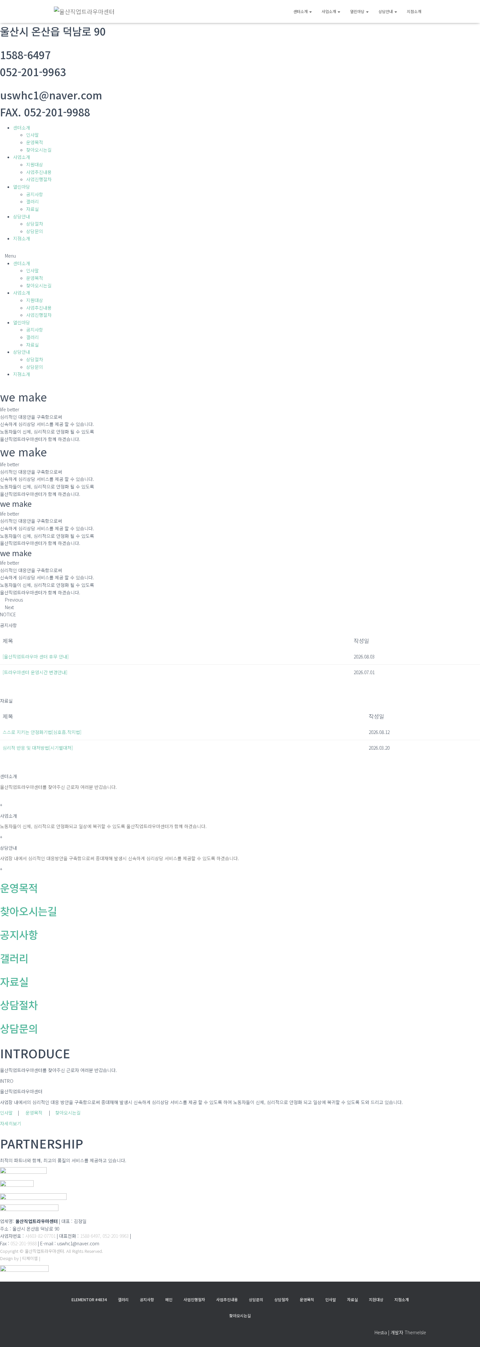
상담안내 (386, 11)
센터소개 (301, 11)
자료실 (32, 209)
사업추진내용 (39, 172)
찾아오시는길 (39, 149)
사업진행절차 (39, 179)
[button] (240, 256)
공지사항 (34, 194)
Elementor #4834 (89, 1299)
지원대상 (34, 164)
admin (47, 1258)
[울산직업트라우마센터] (84, 11)
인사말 (32, 134)
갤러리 (32, 201)
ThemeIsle (415, 1332)
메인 (168, 1299)
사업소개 (329, 11)
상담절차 (34, 223)
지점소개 (414, 11)
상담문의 (34, 231)
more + (7, 690)
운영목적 (34, 142)
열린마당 (357, 11)
